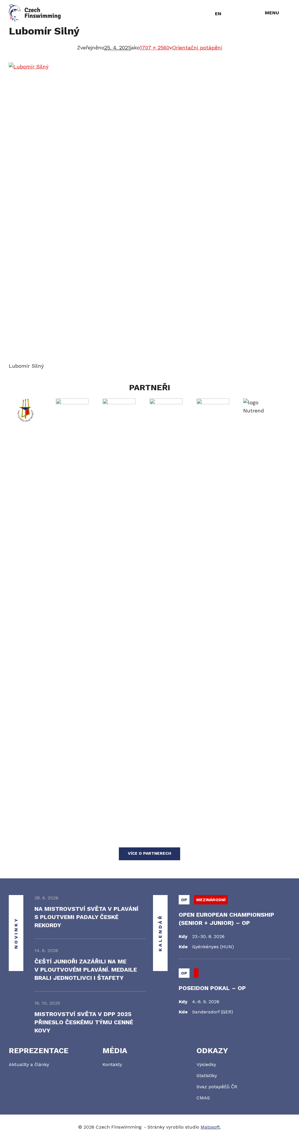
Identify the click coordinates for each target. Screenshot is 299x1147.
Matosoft (210, 1127)
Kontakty (112, 1064)
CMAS (203, 1098)
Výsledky (206, 1064)
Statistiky (207, 1075)
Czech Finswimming (35, 13)
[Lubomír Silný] (149, 212)
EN (218, 13)
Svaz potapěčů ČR (217, 1086)
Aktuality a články (29, 1064)
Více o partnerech (149, 853)
